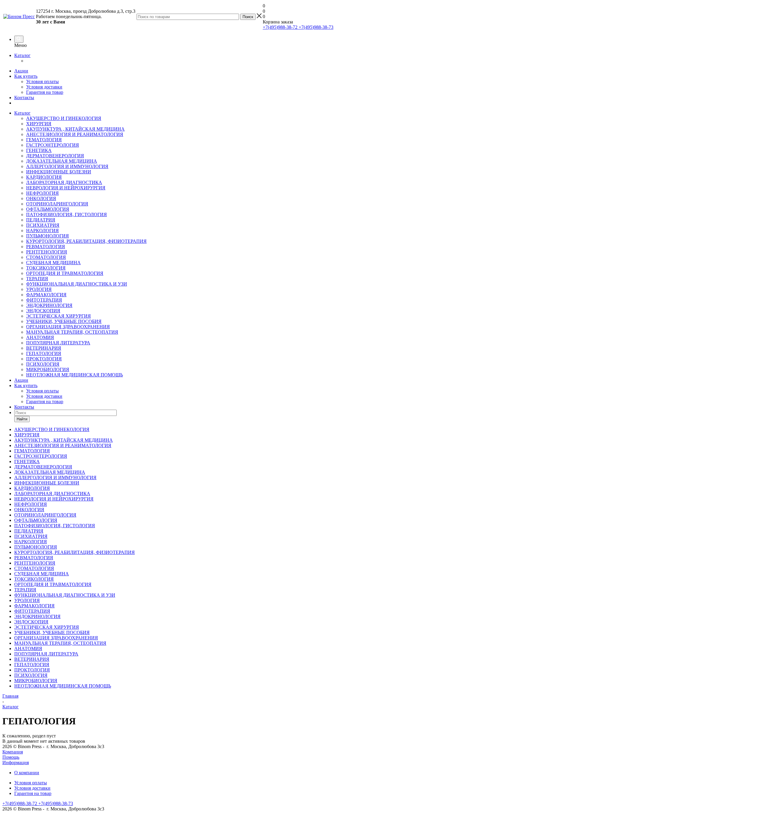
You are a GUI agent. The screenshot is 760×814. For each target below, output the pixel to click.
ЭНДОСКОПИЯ (43, 310)
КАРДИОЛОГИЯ (44, 177)
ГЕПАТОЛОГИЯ (43, 353)
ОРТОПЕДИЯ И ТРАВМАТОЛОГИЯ (64, 273)
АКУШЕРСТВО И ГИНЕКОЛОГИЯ (63, 118)
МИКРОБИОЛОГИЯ (47, 369)
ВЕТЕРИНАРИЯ (43, 348)
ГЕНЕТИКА (39, 150)
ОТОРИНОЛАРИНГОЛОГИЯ (57, 203)
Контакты (24, 97)
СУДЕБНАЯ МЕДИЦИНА (53, 262)
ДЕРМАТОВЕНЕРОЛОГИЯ (55, 155)
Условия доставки (44, 86)
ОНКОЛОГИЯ (41, 198)
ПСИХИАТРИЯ (42, 225)
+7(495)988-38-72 (280, 27)
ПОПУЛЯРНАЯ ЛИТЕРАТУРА (58, 342)
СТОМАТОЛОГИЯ (46, 257)
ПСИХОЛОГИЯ (42, 364)
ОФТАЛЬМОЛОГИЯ (47, 209)
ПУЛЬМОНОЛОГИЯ (47, 235)
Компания (12, 751)
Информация (15, 762)
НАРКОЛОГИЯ (42, 230)
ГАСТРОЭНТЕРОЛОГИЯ (52, 145)
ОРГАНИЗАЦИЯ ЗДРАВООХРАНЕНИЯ (68, 326)
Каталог (22, 55)
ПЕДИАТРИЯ (40, 219)
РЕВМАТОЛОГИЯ (45, 246)
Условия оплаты (42, 81)
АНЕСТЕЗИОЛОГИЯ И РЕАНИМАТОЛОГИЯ (74, 134)
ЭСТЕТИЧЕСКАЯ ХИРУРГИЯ (58, 316)
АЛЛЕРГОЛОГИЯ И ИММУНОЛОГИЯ (67, 166)
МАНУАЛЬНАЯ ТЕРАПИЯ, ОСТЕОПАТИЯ (72, 332)
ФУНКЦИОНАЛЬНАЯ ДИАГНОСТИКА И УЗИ (76, 283)
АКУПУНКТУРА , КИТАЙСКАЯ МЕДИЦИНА (75, 129)
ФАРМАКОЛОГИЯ (46, 294)
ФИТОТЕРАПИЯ (44, 300)
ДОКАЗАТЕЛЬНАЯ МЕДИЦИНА (61, 161)
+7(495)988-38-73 (315, 27)
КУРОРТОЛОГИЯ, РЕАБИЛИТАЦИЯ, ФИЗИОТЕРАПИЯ (86, 241)
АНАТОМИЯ (40, 337)
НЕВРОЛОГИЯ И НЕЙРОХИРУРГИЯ (65, 187)
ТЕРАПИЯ (37, 278)
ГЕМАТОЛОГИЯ (44, 139)
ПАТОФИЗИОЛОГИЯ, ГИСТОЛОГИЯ (66, 214)
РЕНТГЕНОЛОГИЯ (46, 251)
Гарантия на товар (44, 92)
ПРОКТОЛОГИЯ (44, 358)
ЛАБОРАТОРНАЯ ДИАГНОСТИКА (64, 182)
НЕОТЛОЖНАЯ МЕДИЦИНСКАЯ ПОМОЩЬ (74, 374)
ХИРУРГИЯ (38, 123)
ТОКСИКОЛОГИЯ (46, 267)
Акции (21, 70)
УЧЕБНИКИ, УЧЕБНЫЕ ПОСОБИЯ (64, 321)
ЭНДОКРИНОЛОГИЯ (49, 305)
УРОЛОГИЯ (39, 289)
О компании (26, 772)
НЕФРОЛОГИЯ (42, 193)
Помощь (10, 757)
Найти (22, 419)
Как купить (25, 76)
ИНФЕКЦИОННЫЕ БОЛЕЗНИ (58, 171)
